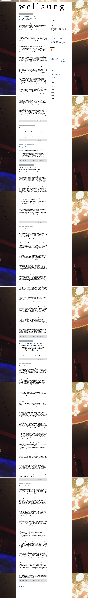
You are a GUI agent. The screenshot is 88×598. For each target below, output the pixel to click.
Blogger (48, 595)
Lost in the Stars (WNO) (54, 58)
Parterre (62, 55)
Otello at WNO (23, 366)
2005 (51, 98)
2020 (51, 70)
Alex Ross (62, 62)
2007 (51, 95)
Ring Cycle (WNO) (53, 55)
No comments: (34, 160)
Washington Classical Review (64, 57)
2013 (51, 86)
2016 (51, 82)
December (53, 72)
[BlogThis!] (37, 120)
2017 (51, 80)
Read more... (40, 356)
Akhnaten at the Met (24, 229)
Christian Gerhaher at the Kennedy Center (30, 343)
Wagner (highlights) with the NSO (28, 167)
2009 (51, 92)
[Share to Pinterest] (41, 120)
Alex (52, 49)
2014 (51, 85)
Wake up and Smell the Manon (55, 41)
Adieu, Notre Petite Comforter (55, 36)
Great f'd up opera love (54, 27)
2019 (51, 71)
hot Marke (21, 209)
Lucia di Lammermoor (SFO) (54, 61)
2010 (51, 90)
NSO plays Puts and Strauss (26, 147)
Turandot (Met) (53, 62)
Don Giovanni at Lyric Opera (27, 16)
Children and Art (53, 32)
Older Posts (45, 584)
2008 (51, 93)
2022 (51, 68)
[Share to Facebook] (40, 120)
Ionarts (61, 60)
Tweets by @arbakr (52, 15)
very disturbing (32, 498)
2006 (51, 96)
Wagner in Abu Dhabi (25, 486)
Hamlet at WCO (23, 127)
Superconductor (63, 61)
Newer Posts (21, 584)
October (53, 77)
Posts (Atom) (25, 586)
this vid (44, 378)
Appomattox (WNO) (54, 59)
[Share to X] (38, 120)
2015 (51, 83)
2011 (51, 89)
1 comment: (33, 120)
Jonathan (53, 50)
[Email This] (36, 120)
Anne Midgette (63, 59)
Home (33, 584)
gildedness (37, 501)
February (53, 78)
